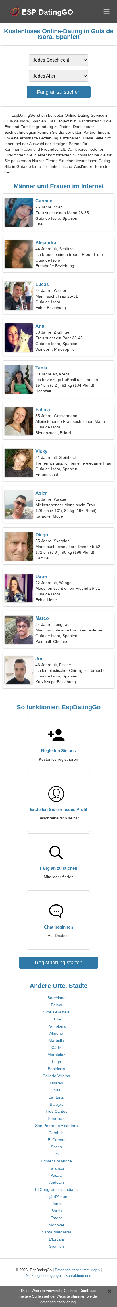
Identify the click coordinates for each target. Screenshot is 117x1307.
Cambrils (56, 1132)
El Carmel (56, 1139)
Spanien (56, 1246)
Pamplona (56, 1026)
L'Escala (56, 1239)
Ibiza (56, 1090)
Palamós (56, 1168)
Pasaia (56, 1175)
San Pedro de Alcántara (56, 1125)
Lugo (56, 1061)
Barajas (56, 1104)
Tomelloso (56, 1118)
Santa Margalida (56, 1232)
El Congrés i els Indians (56, 1189)
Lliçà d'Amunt (56, 1196)
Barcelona (56, 998)
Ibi (56, 1154)
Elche (56, 1019)
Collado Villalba (56, 1076)
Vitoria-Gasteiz (56, 1012)
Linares (56, 1083)
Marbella (56, 1040)
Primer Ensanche (56, 1161)
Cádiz (56, 1047)
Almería (56, 1033)
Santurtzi (56, 1097)
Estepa (56, 1218)
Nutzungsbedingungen (44, 1275)
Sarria (56, 1210)
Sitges (56, 1147)
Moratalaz (56, 1054)
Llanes (56, 1203)
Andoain (56, 1182)
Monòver (56, 1225)
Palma (56, 1005)
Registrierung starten (58, 962)
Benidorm (56, 1068)
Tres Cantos (56, 1111)
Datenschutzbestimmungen (77, 1270)
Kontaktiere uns (78, 1275)
